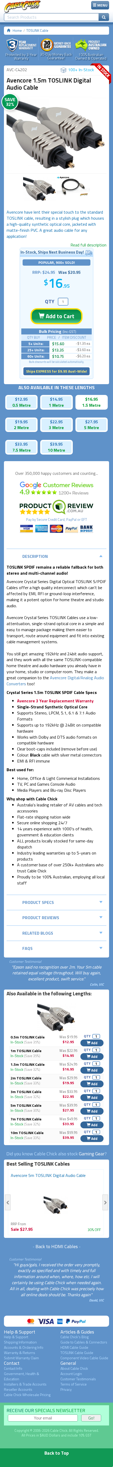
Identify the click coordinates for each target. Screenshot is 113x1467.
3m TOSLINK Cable (26, 1091)
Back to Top (56, 1452)
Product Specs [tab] (38, 902)
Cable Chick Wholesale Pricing (27, 1394)
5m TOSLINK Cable (26, 1105)
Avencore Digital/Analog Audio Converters (55, 681)
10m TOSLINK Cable (27, 1132)
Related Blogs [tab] (37, 933)
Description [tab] (35, 556)
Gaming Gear (92, 1153)
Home (17, 30)
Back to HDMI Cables (56, 1246)
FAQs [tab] (27, 948)
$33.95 (21, 444)
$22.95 (56, 422)
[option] (56, 133)
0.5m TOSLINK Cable (28, 1037)
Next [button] (105, 1202)
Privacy (66, 1389)
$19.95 (21, 422)
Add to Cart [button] (59, 316)
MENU (101, 5)
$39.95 (56, 444)
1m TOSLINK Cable (26, 1050)
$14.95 (56, 399)
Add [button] (93, 1043)
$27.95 (91, 422)
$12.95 (21, 399)
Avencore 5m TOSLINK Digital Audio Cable (48, 1175)
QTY (49, 301)
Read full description (88, 245)
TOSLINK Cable (37, 30)
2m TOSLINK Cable (26, 1078)
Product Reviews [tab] (40, 917)
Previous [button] (8, 1202)
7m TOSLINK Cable (26, 1119)
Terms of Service (73, 1384)
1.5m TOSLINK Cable (28, 1064)
